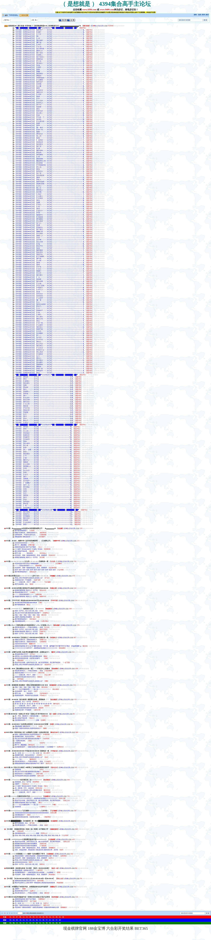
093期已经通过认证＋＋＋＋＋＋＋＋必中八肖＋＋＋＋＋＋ (27, 576)
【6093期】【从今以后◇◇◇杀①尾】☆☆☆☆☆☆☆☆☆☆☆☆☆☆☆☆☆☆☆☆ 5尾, (43, 470)
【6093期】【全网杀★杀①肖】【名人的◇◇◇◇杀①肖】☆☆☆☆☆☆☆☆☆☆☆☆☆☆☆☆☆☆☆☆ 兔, (49, 136)
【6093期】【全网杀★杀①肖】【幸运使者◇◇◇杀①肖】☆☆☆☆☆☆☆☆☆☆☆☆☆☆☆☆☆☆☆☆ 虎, (49, 221)
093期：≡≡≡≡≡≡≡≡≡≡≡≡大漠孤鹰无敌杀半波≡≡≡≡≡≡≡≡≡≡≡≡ (26, 839)
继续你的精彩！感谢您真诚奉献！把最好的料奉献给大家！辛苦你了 (37, 856)
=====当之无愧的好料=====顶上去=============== (33, 689)
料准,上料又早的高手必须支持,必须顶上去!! (29, 578)
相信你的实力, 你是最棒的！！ (25, 774)
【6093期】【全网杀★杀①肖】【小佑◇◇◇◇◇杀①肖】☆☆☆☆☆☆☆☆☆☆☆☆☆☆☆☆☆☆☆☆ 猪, (49, 206)
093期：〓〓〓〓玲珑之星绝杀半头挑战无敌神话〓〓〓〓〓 (27, 588)
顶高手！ (18, 784)
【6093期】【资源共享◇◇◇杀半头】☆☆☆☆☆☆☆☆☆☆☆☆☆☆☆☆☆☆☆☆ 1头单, (44, 410)
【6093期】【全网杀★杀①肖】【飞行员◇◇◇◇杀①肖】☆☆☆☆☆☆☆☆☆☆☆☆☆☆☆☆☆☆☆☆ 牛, (49, 46)
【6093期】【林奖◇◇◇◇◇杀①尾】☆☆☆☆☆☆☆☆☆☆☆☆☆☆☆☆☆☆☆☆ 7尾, (43, 429)
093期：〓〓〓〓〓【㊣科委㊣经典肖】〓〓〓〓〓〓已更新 (27, 724)
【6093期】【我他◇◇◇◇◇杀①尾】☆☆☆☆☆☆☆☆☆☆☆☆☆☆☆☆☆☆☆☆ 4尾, (43, 441)
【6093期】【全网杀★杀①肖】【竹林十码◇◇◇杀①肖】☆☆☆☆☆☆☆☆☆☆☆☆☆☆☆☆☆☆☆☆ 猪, (49, 130)
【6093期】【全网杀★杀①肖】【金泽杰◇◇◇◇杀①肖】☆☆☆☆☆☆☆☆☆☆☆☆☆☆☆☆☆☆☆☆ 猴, (49, 119)
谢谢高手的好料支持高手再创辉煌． (27, 843)
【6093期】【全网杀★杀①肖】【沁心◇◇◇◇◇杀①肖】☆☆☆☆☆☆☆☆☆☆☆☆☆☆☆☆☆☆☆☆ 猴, (49, 302)
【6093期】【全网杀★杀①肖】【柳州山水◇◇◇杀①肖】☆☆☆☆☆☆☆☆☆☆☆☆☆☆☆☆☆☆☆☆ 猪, (49, 51)
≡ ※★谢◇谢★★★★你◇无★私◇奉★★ (29, 549)
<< (2, 913)
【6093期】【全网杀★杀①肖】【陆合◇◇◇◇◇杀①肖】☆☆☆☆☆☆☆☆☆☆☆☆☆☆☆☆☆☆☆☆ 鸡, (49, 373)
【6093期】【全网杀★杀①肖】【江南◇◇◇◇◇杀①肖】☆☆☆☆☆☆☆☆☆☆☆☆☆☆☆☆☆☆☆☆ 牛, (49, 312)
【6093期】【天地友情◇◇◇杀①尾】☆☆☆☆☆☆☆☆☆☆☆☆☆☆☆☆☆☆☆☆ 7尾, (43, 439)
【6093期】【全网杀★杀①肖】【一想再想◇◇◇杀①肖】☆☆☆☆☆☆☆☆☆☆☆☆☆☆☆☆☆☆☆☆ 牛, (49, 140)
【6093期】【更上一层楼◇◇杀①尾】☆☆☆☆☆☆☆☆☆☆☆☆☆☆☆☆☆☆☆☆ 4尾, (43, 449)
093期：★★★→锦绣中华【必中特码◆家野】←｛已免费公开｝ (29, 541)
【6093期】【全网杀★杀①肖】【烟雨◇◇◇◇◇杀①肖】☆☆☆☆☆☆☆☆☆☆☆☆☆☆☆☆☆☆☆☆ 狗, (49, 132)
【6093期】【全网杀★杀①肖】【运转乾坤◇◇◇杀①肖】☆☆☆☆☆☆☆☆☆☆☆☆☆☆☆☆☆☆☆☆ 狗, (49, 90)
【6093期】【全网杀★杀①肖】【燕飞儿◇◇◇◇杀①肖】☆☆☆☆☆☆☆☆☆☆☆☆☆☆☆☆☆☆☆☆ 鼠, (49, 223)
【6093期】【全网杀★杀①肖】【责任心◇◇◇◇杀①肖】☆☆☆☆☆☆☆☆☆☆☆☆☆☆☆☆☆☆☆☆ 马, (49, 358)
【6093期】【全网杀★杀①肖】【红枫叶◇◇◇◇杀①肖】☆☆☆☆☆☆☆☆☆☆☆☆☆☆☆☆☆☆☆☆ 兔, (49, 32)
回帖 (93, 26)
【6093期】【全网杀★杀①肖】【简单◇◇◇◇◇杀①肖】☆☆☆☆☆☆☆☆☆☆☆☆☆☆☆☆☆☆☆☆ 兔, (49, 125)
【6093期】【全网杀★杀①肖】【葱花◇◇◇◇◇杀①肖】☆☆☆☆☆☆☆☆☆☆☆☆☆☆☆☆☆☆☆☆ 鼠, (49, 208)
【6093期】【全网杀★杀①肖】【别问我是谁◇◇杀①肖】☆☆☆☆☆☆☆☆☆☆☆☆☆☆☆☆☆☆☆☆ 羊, (49, 175)
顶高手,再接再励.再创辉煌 (23, 617)
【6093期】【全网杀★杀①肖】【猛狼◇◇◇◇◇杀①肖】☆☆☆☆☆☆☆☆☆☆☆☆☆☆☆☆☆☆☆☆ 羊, (49, 138)
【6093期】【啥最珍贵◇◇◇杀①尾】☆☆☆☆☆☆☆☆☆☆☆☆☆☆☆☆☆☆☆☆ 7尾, (43, 435)
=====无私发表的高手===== (24, 565)
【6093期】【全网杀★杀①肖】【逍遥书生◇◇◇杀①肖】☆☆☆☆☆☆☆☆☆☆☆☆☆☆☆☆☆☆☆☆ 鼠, (49, 254)
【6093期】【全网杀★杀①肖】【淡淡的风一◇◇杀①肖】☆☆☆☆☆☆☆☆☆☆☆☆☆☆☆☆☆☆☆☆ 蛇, (49, 163)
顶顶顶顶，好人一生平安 (23, 701)
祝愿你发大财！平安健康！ (24, 580)
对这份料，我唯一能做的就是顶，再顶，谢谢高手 (31, 555)
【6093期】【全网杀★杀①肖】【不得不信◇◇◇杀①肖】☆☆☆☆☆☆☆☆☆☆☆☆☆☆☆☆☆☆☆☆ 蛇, (49, 339)
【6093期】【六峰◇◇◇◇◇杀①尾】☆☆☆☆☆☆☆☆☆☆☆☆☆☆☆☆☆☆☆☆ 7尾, (43, 458)
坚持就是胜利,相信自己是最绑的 (25, 776)
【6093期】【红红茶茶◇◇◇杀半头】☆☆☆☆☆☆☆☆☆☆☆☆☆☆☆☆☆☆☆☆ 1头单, (44, 398)
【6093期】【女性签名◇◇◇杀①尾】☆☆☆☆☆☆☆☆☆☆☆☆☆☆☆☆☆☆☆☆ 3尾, (43, 501)
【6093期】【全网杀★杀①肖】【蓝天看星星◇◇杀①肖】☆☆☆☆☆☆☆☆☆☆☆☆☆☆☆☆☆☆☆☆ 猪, (49, 48)
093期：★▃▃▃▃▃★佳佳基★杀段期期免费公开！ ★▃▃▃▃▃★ (31, 528)
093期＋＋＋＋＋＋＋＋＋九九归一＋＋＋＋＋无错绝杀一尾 (27, 561)
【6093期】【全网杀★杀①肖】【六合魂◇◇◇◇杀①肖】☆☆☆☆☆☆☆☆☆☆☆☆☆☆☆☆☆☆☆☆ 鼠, (49, 283)
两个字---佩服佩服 (21, 545)
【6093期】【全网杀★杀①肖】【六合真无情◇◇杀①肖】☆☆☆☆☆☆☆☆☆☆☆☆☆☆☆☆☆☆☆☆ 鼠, (49, 121)
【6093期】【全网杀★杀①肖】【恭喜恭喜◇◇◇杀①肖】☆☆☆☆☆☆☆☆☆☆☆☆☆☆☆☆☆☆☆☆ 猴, (49, 73)
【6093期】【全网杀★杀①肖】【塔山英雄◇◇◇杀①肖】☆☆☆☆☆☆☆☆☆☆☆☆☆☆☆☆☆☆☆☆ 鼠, (49, 352)
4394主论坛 (13, 15)
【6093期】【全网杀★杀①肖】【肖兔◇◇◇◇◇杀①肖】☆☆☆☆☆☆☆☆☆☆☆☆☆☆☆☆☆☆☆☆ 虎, (49, 65)
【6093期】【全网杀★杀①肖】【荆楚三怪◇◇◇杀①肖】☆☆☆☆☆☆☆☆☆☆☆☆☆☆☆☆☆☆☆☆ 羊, (49, 368)
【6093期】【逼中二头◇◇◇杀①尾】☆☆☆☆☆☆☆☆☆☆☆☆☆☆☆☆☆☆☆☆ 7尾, (43, 485)
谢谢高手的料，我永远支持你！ (25, 736)
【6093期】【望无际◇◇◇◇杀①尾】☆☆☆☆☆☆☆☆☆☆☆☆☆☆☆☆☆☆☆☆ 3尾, (43, 427)
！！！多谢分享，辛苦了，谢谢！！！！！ (29, 582)
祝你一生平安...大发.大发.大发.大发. (26, 611)
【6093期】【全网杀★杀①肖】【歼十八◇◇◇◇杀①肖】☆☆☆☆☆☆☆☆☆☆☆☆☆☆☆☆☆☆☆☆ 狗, (49, 335)
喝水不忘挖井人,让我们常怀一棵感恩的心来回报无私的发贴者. (35, 883)
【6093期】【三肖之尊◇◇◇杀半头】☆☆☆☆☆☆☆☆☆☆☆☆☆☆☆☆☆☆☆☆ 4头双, (44, 404)
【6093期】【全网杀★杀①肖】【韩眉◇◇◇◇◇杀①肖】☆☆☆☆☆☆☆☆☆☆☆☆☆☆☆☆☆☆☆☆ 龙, (49, 225)
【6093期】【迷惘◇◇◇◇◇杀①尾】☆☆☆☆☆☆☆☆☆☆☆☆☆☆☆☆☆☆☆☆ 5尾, (43, 491)
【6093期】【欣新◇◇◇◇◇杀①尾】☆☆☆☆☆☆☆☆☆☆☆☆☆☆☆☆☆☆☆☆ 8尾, (43, 447)
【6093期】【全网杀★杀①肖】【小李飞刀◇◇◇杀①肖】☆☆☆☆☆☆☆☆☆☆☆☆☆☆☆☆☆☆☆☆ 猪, (49, 289)
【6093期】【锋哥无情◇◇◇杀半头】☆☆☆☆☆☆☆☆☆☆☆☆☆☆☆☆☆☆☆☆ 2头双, (44, 402)
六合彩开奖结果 (120, 928)
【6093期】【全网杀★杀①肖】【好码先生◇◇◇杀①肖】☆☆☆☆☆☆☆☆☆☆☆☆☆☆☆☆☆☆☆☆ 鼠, (49, 171)
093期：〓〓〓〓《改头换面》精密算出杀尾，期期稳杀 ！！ (27, 699)
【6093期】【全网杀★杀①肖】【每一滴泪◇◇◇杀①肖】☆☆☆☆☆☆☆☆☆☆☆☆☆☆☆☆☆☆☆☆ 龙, (49, 127)
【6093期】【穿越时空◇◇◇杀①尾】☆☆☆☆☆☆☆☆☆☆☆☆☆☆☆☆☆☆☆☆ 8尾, (43, 437)
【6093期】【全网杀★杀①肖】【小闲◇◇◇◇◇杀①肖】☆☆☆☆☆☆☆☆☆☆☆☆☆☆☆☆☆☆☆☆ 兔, (49, 157)
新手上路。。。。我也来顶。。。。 (27, 553)
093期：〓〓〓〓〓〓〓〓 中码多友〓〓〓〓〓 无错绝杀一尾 (27, 751)
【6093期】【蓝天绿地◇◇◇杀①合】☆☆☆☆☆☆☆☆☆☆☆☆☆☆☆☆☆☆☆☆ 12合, (44, 512)
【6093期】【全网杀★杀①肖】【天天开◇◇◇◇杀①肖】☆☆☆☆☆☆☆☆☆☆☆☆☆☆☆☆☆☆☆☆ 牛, (49, 273)
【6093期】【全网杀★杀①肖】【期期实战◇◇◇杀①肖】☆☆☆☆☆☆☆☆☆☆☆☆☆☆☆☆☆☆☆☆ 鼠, (49, 59)
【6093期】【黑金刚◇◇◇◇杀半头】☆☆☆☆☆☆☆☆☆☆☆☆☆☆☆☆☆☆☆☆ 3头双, (44, 387)
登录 (203, 15)
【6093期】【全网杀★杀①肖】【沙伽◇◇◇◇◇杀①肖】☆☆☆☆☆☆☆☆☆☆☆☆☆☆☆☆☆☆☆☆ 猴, (49, 244)
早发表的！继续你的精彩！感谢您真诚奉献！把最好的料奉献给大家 (37, 907)
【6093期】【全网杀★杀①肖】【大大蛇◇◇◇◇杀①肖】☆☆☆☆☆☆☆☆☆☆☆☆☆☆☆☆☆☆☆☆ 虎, (49, 260)
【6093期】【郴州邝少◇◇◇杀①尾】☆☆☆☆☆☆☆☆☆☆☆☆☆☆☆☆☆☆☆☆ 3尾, (43, 460)
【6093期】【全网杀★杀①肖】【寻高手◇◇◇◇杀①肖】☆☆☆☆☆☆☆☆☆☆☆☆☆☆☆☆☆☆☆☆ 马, (49, 67)
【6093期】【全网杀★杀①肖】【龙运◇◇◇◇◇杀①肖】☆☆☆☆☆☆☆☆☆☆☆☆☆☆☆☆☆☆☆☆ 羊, (49, 321)
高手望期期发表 (20, 605)
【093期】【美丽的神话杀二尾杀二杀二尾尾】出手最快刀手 (27, 829)
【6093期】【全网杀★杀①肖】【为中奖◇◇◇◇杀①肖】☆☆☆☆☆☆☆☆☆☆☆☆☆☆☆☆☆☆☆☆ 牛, (49, 267)
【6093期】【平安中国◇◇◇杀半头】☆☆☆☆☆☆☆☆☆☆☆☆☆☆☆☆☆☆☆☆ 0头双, (44, 408)
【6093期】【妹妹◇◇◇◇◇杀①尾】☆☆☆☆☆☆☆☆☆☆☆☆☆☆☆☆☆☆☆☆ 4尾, (43, 452)
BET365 (141, 928)
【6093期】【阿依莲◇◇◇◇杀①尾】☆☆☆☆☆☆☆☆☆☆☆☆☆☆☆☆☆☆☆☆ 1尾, (43, 503)
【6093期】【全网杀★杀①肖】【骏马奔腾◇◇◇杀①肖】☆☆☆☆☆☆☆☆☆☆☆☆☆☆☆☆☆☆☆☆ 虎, (49, 281)
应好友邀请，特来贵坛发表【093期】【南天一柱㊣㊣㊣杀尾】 (28, 868)
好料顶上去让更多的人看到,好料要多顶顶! (28, 656)
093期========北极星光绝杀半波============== (24, 796)
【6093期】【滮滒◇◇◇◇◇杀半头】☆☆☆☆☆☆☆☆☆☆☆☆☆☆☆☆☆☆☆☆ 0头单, (44, 416)
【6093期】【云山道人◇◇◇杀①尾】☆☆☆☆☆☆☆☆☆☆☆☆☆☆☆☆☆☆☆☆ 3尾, (43, 431)
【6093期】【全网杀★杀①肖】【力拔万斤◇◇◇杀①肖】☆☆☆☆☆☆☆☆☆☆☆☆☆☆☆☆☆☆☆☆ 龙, (49, 211)
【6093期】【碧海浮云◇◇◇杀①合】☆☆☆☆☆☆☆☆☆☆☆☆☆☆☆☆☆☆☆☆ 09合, (44, 514)
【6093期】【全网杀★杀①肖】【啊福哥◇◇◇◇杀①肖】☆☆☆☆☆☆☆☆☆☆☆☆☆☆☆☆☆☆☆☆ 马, (49, 366)
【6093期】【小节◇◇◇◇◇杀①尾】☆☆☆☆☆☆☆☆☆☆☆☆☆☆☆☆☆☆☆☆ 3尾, (43, 456)
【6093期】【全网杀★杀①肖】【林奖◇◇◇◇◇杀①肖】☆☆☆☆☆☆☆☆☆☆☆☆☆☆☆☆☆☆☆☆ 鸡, (49, 88)
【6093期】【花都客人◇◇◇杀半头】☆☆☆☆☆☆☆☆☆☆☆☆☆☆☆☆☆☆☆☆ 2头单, (44, 391)
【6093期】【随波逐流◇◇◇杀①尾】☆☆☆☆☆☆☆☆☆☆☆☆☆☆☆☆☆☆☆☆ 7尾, (43, 454)
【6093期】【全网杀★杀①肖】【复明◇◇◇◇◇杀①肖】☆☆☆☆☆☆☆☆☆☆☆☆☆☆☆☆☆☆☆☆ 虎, (49, 262)
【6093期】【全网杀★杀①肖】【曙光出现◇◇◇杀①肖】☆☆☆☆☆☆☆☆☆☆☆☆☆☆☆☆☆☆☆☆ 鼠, (49, 319)
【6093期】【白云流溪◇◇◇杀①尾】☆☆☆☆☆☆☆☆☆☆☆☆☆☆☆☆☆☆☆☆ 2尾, (43, 464)
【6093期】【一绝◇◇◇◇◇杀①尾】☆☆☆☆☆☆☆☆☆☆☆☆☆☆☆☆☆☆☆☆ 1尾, (43, 506)
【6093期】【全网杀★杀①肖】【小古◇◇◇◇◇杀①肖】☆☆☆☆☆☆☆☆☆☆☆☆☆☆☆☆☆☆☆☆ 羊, (49, 308)
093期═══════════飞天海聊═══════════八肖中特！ (27, 811)
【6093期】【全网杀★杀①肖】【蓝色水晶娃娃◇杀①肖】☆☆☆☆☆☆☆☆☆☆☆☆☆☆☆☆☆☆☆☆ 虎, (49, 304)
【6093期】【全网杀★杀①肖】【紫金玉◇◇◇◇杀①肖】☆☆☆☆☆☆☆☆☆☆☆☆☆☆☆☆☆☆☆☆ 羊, (49, 341)
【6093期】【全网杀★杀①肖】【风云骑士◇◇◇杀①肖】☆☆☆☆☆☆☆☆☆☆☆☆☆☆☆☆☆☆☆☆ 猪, (49, 113)
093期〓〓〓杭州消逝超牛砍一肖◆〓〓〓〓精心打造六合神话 (28, 897)
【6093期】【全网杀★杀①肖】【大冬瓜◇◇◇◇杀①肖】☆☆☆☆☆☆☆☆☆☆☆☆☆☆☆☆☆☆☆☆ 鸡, (49, 331)
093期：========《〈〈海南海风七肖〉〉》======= (25, 609)
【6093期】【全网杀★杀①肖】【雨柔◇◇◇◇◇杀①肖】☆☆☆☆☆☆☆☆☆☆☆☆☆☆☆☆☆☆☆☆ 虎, (49, 123)
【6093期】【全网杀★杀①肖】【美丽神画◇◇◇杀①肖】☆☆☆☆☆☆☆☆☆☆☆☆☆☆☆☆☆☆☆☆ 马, (49, 364)
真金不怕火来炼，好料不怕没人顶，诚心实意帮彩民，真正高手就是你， (38, 662)
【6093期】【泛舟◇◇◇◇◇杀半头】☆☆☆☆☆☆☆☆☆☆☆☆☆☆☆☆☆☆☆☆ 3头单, (44, 414)
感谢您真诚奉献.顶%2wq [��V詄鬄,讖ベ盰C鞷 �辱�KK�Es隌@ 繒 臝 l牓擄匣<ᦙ (48, 646)
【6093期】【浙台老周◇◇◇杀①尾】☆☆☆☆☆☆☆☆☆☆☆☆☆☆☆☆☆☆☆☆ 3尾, (43, 443)
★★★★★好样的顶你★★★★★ (26, 602)
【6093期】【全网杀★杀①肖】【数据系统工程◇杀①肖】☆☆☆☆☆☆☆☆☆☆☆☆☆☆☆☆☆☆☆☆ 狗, (49, 161)
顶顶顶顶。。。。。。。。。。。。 (27, 743)
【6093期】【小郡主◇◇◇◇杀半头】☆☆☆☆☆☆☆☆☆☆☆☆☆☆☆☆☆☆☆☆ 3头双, (44, 422)
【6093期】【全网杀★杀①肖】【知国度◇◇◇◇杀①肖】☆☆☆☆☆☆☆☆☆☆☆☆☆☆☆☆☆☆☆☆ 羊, (49, 107)
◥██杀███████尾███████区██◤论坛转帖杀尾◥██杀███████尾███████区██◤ (46, 425)
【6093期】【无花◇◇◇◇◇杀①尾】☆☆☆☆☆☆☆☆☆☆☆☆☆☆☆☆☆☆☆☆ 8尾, (43, 499)
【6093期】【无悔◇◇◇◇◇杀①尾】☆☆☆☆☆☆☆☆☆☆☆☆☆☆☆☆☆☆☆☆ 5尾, (43, 489)
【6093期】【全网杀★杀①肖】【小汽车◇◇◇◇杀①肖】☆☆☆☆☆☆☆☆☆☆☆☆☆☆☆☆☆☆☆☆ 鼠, (49, 34)
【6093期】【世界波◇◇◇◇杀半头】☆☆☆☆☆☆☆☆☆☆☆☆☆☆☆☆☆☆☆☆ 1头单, (44, 393)
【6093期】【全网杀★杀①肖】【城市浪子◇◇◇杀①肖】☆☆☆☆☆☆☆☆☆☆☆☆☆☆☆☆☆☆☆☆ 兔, (49, 30)
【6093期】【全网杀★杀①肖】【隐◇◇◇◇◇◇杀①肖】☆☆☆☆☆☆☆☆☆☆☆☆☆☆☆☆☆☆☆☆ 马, (49, 36)
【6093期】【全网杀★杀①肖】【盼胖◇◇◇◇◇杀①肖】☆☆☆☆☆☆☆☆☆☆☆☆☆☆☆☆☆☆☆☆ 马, (49, 96)
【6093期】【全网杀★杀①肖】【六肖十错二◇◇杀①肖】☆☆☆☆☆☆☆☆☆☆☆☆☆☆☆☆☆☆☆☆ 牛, (49, 323)
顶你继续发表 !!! (20, 815)
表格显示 (40, 913)
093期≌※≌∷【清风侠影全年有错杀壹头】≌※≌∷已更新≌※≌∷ (28, 625)
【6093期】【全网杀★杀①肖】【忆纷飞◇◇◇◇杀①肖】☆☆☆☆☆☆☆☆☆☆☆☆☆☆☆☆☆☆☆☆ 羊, (49, 306)
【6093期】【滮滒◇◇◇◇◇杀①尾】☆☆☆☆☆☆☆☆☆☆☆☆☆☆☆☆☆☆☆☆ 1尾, (43, 497)
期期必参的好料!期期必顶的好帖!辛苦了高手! (30, 763)
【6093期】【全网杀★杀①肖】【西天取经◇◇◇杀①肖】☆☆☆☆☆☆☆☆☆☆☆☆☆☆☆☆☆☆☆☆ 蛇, (49, 360)
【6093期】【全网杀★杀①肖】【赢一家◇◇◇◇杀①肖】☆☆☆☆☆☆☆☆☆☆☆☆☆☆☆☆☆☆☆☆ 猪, (49, 300)
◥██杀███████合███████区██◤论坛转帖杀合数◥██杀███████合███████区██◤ (47, 510)
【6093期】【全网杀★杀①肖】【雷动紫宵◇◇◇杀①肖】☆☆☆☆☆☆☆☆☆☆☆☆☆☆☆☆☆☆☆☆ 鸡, (49, 362)
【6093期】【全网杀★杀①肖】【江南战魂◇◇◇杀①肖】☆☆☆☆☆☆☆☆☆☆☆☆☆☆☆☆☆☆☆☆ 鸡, (49, 217)
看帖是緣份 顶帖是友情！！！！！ (26, 537)
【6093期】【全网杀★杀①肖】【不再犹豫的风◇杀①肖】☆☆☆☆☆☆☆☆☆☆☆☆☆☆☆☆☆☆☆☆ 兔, (49, 165)
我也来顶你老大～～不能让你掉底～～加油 (29, 627)
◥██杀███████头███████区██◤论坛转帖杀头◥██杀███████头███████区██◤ (46, 375)
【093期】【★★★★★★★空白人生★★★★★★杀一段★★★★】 (30, 878)
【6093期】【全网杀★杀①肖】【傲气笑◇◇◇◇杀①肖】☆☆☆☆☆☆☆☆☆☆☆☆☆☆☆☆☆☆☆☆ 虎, (49, 258)
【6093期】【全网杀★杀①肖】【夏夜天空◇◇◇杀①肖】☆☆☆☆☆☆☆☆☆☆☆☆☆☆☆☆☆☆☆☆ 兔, (49, 92)
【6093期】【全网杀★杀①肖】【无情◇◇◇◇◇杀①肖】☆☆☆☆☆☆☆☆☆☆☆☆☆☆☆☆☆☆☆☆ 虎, (49, 238)
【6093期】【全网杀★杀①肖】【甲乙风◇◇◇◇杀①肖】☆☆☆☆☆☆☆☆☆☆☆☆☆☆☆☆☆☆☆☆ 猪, (49, 61)
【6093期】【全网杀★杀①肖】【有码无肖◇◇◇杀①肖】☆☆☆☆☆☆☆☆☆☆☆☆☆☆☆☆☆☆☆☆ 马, (49, 294)
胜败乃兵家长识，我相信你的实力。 (27, 532)
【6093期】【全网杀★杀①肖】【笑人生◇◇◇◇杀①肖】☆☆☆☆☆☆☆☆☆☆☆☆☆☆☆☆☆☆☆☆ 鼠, (49, 188)
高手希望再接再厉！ (21, 530)
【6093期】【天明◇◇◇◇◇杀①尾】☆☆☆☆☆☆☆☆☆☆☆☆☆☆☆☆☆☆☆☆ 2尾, (43, 468)
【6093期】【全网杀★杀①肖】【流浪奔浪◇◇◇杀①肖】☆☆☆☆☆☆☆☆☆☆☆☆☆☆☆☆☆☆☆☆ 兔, (49, 142)
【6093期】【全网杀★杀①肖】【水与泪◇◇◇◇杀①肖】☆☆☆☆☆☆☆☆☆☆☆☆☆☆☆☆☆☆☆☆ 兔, (49, 337)
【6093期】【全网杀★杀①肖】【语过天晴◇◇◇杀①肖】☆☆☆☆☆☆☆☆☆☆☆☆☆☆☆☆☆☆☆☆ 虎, (49, 242)
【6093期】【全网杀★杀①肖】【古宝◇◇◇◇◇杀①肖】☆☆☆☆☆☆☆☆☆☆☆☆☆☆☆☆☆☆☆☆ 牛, (49, 356)
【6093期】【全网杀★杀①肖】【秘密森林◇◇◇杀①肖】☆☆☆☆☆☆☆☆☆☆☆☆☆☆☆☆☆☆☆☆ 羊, (49, 250)
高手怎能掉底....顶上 (21, 584)
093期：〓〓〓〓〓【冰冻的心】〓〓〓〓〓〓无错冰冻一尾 (27, 637)
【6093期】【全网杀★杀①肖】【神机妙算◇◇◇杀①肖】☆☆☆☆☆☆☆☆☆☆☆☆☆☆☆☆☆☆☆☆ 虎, (49, 371)
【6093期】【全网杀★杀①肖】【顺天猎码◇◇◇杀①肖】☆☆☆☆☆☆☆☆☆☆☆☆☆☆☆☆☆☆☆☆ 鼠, (49, 150)
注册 (199, 15)
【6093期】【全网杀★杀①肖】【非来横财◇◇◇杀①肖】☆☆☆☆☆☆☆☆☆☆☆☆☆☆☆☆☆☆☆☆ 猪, (49, 333)
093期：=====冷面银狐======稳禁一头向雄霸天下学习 (25, 854)
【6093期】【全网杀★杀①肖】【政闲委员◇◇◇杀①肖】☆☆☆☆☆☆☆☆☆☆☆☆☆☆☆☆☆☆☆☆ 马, (49, 144)
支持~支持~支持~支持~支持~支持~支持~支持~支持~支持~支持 (35, 570)
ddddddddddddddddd (21, 543)
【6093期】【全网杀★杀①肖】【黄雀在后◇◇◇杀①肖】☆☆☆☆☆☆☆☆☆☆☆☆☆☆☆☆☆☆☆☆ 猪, (49, 134)
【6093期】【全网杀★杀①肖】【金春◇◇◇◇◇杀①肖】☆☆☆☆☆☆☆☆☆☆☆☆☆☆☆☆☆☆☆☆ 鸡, (49, 248)
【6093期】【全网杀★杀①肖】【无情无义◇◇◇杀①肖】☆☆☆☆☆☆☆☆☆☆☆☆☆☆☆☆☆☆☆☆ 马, (49, 103)
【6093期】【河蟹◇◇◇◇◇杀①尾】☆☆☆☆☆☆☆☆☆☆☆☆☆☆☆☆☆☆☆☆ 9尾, (43, 472)
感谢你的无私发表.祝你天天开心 (25, 677)
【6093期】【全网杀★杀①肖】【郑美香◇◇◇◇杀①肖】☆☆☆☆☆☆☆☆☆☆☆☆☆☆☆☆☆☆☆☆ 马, (49, 279)
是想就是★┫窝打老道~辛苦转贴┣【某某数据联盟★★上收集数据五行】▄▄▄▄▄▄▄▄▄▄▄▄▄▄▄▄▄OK (44, 26)
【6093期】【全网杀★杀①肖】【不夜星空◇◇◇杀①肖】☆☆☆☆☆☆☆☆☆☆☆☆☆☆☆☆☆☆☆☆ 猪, (49, 287)
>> (16, 913)
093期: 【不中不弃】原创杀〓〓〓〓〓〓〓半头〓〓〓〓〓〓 (27, 600)
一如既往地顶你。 (21, 741)
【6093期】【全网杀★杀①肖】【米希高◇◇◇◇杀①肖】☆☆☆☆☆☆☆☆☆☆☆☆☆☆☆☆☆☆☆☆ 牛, (49, 84)
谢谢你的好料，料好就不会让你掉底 (27, 695)
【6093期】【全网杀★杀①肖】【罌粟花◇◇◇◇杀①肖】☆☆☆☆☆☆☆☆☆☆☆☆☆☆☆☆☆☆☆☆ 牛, (49, 76)
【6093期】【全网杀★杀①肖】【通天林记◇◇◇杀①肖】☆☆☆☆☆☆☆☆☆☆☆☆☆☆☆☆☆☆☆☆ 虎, (49, 346)
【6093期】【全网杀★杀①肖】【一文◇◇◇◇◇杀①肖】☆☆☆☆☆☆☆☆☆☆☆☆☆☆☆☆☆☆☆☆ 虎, (49, 277)
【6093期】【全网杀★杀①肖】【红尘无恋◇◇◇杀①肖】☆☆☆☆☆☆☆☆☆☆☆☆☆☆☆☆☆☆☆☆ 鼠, (49, 343)
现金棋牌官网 (75, 928)
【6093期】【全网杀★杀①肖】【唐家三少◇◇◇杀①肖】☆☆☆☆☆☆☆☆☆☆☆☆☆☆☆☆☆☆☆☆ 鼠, (49, 235)
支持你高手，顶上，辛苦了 (24, 691)
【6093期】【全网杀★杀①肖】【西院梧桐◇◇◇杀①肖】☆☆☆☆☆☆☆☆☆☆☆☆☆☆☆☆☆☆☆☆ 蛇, (49, 159)
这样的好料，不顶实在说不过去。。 (27, 535)
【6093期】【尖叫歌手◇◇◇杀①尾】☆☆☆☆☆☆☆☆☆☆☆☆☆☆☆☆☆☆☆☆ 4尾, (43, 481)
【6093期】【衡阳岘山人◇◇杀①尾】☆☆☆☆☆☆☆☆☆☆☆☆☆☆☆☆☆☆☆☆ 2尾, (43, 466)
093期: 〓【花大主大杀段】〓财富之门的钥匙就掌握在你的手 (27, 767)
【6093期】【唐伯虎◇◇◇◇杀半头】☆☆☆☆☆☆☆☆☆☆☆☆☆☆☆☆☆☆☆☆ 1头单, (44, 377)
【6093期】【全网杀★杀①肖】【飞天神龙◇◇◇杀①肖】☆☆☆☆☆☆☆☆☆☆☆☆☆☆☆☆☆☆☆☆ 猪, (49, 198)
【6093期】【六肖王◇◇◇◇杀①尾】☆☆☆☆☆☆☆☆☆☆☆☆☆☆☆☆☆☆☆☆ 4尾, (43, 474)
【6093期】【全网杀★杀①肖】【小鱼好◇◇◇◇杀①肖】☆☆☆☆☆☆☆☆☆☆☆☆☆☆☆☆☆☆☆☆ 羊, (49, 194)
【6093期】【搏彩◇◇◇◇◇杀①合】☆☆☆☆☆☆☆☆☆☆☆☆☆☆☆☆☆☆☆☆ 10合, (44, 524)
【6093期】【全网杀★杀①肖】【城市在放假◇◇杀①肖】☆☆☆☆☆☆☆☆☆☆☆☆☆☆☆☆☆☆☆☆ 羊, (49, 181)
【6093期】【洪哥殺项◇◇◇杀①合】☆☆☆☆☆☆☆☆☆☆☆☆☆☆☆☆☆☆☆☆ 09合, (44, 516)
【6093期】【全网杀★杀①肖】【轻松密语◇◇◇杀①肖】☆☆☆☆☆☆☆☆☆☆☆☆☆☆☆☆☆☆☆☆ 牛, (49, 252)
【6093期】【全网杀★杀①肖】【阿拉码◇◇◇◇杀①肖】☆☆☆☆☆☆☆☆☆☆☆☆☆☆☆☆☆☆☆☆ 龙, (49, 152)
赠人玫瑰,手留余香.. (21, 551)
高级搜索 (33, 913)
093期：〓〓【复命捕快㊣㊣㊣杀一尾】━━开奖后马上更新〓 (28, 668)
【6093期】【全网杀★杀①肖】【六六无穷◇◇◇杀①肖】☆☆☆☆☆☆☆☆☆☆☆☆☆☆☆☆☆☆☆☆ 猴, (49, 100)
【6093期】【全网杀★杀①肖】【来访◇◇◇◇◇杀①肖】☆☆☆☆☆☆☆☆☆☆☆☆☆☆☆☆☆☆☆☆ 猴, (49, 200)
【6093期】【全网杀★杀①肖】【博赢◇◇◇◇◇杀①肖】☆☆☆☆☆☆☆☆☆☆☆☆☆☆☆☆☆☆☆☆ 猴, (49, 71)
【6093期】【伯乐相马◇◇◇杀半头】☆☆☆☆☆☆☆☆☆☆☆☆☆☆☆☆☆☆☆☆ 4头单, (44, 383)
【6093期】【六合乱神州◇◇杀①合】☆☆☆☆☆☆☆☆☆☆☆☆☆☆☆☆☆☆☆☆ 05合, (44, 522)
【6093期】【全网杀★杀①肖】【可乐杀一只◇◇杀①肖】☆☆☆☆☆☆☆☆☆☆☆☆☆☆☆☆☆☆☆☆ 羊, (49, 117)
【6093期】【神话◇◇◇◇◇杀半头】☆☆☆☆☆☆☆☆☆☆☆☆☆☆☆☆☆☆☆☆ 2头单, (44, 379)
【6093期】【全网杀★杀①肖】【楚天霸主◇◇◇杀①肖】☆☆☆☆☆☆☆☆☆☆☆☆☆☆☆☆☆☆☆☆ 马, (49, 275)
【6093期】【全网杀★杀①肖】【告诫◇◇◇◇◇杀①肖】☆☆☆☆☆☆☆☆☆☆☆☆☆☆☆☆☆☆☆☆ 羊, (49, 292)
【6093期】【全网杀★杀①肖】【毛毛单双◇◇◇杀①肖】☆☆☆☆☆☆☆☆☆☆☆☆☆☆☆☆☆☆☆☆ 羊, (49, 233)
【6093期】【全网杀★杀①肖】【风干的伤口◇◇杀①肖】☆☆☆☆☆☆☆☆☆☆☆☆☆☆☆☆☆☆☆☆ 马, (49, 57)
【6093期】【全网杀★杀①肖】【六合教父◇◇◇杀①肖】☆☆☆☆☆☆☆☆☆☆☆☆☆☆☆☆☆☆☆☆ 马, (49, 196)
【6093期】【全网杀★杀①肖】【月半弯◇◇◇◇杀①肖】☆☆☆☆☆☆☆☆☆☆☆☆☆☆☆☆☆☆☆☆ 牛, (49, 240)
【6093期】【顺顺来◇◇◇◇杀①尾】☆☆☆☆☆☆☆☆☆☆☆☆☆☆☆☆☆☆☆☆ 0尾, (43, 462)
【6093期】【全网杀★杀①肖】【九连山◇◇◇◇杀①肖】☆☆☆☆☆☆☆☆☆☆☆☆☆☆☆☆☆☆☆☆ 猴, (49, 186)
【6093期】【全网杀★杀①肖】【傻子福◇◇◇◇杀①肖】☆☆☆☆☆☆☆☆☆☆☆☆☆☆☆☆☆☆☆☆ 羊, (49, 42)
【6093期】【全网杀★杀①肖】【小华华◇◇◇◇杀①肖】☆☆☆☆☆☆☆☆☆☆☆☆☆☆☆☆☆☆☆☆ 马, (49, 94)
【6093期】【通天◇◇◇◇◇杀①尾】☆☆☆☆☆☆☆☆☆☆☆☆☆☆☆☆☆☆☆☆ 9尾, (43, 476)
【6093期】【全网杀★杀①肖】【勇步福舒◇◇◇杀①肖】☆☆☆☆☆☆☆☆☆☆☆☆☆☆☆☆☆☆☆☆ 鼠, (49, 40)
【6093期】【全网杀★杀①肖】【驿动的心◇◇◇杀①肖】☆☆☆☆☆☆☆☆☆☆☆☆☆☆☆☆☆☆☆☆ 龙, (49, 63)
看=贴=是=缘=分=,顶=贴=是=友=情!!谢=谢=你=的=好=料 (33, 704)
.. (15, 660)
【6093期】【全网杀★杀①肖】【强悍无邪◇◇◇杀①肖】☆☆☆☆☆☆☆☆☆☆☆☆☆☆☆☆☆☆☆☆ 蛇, (49, 111)
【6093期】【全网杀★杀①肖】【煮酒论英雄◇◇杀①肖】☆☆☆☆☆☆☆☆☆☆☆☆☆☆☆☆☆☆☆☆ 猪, (49, 184)
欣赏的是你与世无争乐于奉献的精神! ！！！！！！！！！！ (34, 563)
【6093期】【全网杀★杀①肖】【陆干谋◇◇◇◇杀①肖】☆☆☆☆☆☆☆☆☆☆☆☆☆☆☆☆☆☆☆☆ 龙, (49, 146)
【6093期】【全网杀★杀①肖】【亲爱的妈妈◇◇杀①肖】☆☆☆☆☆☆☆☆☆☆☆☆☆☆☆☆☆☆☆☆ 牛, (49, 78)
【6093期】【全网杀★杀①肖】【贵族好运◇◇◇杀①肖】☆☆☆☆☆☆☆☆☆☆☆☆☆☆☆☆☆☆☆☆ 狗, (49, 227)
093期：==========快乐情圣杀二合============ (24, 780)
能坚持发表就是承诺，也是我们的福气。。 (29, 658)
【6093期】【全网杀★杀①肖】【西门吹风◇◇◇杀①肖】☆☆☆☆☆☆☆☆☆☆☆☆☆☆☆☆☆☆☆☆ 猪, (49, 53)
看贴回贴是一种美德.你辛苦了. (25, 870)
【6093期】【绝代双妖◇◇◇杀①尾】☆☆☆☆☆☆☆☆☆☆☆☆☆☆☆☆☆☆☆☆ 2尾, (43, 487)
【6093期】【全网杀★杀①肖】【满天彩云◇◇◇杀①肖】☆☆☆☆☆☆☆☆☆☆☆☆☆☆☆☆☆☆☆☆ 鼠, (49, 327)
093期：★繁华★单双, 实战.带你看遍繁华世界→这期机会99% (28, 652)
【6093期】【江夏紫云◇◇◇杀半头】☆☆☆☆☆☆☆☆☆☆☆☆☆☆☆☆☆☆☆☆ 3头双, (44, 381)
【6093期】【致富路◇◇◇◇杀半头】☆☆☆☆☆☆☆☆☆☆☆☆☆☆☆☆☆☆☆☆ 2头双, (44, 406)
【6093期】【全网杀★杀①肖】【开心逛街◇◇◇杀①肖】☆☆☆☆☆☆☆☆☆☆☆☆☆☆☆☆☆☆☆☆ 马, (49, 316)
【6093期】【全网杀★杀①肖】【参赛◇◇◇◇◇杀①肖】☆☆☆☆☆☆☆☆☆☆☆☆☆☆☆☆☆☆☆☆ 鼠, (49, 177)
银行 (207, 15)
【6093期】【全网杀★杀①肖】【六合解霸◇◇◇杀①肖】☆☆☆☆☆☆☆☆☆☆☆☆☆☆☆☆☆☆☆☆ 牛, (49, 80)
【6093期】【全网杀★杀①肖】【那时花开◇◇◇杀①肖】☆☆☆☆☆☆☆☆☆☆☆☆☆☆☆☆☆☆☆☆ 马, (49, 82)
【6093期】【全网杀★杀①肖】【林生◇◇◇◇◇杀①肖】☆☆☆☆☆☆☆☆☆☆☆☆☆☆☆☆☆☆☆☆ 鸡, (49, 109)
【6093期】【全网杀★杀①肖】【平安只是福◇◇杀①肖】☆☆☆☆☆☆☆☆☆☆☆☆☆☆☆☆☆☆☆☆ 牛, (49, 285)
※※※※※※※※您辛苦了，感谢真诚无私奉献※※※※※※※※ (36, 648)
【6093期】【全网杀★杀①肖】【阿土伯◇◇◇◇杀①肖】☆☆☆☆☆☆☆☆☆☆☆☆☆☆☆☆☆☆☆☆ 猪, (49, 167)
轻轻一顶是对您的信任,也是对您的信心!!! (28, 728)
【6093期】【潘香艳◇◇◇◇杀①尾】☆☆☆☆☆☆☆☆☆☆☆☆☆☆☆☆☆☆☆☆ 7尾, (43, 495)
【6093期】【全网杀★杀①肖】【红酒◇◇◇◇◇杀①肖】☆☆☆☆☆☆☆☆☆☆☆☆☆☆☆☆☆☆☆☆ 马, (49, 148)
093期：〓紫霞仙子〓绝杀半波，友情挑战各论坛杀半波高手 (27, 887)
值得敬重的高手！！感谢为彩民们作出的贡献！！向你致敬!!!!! (35, 747)
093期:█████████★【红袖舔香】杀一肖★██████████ (27, 821)
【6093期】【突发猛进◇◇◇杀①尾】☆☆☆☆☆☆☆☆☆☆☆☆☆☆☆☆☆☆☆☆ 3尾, (43, 433)
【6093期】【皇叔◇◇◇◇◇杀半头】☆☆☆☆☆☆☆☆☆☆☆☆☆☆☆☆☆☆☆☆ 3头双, (44, 418)
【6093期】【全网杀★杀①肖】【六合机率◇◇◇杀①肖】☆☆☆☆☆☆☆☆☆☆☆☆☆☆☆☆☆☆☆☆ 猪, (49, 298)
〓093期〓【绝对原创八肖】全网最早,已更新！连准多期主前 (27, 732)
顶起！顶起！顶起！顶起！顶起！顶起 (27, 615)
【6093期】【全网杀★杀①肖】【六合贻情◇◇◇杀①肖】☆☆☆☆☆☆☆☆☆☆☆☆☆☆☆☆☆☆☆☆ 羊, (49, 325)
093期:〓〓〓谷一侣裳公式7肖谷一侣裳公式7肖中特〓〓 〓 (27, 714)
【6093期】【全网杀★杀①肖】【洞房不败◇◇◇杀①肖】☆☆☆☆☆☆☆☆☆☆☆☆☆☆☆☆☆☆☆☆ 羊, (49, 329)
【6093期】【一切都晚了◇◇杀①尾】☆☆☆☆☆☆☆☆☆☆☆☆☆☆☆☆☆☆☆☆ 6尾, (43, 483)
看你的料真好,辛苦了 (22, 592)
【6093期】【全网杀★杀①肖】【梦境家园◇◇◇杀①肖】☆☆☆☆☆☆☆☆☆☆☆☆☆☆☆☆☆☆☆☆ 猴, (49, 219)
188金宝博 (96, 928)
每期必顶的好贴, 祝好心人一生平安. (26, 557)
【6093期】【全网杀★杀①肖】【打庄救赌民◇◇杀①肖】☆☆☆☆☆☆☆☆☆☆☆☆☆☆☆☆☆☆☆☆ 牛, (49, 256)
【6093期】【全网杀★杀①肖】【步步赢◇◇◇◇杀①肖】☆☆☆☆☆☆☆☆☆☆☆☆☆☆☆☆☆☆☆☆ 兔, (49, 86)
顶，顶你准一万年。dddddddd (24, 788)
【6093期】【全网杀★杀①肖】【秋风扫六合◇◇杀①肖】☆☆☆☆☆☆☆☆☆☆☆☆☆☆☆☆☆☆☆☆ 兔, (49, 350)
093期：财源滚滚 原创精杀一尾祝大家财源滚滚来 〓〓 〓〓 (27, 685)
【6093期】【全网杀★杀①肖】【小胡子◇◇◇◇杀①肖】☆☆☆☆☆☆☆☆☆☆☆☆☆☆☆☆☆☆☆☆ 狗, (49, 44)
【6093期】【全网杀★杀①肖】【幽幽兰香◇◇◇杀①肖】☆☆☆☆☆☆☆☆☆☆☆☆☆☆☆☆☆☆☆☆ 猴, (49, 231)
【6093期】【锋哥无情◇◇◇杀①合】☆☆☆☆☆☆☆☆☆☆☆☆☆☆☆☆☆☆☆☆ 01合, (44, 518)
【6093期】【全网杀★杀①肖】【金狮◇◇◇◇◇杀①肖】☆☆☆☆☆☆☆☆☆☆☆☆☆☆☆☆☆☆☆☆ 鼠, (49, 202)
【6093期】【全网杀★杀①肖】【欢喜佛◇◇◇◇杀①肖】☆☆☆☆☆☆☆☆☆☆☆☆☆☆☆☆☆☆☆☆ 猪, (49, 192)
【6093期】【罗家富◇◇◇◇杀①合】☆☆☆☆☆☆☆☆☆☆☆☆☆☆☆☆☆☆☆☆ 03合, (44, 520)
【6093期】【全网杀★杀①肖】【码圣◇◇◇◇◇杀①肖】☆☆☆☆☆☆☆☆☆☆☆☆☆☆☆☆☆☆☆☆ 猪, (49, 115)
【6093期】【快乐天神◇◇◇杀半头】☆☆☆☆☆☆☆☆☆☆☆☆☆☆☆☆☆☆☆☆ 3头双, (44, 400)
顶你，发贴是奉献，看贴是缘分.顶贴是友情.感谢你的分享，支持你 (36, 850)
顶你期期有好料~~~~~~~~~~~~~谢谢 (27, 621)
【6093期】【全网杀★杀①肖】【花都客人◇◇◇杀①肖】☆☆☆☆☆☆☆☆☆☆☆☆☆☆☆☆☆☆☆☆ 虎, (49, 55)
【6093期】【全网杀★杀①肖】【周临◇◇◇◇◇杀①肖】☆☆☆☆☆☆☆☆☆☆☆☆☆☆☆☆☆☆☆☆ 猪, (49, 69)
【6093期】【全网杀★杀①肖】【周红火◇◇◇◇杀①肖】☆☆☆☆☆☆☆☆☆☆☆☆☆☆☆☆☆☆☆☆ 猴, (49, 179)
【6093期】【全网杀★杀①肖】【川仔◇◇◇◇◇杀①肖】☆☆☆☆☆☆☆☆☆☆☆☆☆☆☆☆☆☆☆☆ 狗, (49, 98)
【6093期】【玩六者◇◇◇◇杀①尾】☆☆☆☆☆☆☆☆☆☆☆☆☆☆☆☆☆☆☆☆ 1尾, (43, 445)
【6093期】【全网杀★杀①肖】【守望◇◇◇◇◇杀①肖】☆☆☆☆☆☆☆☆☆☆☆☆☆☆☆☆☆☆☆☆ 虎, (49, 213)
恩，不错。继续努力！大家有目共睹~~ (27, 716)
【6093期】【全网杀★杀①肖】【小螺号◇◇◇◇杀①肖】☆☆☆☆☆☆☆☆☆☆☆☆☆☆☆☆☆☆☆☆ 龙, (49, 314)
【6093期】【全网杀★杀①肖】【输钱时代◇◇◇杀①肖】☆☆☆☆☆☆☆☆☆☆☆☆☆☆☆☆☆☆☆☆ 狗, (49, 215)
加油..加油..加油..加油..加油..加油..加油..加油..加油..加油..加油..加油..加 (38, 835)
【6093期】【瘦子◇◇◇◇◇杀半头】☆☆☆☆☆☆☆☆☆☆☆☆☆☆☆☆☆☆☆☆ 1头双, (44, 395)
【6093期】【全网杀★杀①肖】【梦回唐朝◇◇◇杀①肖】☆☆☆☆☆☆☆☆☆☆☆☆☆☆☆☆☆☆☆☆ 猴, (49, 154)
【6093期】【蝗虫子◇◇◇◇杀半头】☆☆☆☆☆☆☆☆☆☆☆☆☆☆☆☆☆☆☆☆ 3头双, (44, 420)
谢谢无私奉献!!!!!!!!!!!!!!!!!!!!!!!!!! (26, 673)
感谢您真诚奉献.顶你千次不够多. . (26, 547)
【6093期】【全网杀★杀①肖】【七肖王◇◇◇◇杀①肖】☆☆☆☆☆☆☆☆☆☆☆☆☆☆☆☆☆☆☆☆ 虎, (49, 269)
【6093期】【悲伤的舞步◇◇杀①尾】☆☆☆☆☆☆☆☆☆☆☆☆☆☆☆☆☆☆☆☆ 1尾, (43, 508)
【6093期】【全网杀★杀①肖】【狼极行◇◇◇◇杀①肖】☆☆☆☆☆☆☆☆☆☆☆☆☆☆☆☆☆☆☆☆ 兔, (49, 271)
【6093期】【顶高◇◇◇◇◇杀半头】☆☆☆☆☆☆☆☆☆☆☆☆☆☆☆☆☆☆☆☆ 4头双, (44, 385)
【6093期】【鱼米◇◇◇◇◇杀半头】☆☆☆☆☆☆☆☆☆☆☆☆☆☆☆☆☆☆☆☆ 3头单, (44, 389)
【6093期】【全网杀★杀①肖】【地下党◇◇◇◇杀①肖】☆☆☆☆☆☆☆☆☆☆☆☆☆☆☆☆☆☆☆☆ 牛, (49, 173)
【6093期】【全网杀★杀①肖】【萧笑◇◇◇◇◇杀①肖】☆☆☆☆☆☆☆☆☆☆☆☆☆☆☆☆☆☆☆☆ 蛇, (49, 169)
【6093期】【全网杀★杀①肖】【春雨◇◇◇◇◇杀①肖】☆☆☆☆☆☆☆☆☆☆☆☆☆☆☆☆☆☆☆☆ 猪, (49, 265)
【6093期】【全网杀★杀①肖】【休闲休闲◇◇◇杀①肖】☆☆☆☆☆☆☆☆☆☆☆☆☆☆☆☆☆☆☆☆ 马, (49, 296)
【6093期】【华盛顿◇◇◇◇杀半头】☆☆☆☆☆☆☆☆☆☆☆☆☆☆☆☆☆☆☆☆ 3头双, (44, 412)
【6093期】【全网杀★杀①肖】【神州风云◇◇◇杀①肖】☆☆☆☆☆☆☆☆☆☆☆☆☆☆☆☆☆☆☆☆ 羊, (49, 190)
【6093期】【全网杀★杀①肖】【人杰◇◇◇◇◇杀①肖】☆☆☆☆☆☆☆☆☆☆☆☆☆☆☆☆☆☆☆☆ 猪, (49, 38)
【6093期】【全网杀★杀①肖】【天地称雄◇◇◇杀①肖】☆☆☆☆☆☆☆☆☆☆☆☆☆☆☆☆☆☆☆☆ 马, (49, 354)
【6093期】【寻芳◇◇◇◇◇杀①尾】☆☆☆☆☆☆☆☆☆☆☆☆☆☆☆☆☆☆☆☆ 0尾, (43, 493)
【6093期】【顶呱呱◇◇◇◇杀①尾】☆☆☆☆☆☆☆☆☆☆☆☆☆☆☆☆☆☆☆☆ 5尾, (43, 479)
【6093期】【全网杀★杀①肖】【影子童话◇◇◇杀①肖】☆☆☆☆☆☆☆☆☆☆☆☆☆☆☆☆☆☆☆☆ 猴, (49, 229)
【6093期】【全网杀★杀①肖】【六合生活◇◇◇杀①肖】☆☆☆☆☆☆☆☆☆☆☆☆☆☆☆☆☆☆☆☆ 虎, (49, 348)
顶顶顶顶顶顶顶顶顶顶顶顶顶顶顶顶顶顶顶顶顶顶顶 (32, 813)
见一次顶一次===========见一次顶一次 (28, 753)
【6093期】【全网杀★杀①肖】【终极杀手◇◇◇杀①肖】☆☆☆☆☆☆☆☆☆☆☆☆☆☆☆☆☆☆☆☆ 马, (49, 310)
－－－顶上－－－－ (21, 759)
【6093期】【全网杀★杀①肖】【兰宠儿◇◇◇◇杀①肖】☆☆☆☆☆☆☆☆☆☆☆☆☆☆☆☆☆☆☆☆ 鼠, (49, 204)
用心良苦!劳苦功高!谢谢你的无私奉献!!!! (28, 613)
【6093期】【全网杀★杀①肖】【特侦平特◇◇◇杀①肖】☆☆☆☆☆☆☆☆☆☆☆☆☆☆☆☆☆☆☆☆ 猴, (49, 246)
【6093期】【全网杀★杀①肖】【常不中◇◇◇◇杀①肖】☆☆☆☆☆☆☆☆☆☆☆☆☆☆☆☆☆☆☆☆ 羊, (49, 105)
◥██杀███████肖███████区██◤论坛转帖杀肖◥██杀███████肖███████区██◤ (46, 28)
